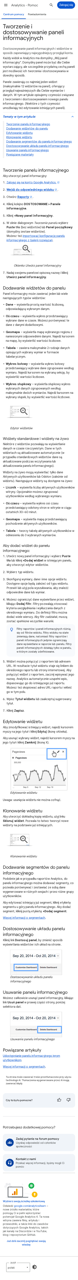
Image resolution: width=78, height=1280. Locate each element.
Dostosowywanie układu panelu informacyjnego (37, 146)
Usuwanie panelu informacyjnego (27, 150)
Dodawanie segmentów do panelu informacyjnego (39, 141)
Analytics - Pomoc (24, 5)
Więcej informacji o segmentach (24, 918)
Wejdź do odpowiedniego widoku (30, 190)
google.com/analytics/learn (30, 1206)
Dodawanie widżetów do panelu (27, 128)
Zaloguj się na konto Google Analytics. (31, 182)
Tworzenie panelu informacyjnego (28, 124)
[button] (5, 5)
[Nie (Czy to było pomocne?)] (68, 1100)
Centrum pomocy (13, 14)
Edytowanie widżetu (19, 133)
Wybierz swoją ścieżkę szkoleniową (24, 1201)
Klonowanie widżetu (19, 137)
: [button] (19, 117)
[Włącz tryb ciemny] (34, 1267)
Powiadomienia (37, 14)
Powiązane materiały (20, 154)
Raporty (23, 197)
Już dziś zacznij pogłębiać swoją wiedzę (26, 1243)
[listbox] (18, 1267)
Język (13, 1262)
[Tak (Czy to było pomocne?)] (59, 1100)
